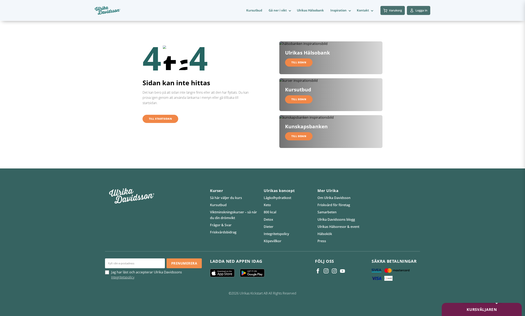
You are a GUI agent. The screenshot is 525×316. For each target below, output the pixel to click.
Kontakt (363, 10)
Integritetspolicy (276, 234)
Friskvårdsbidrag (223, 232)
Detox (268, 219)
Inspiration (338, 10)
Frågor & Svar (221, 225)
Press (321, 241)
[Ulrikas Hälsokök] (342, 271)
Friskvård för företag (333, 205)
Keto (267, 205)
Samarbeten (327, 212)
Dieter (268, 226)
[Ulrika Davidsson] (318, 271)
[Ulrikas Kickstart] (334, 271)
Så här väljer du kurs (226, 198)
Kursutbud (254, 10)
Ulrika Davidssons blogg (336, 219)
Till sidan (298, 62)
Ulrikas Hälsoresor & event (338, 226)
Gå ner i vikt (278, 10)
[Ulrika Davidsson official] (326, 271)
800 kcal (270, 212)
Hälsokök (324, 234)
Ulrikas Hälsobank (310, 10)
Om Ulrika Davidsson (333, 198)
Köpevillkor (272, 241)
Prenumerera (184, 263)
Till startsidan (160, 118)
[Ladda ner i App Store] (224, 273)
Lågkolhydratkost (277, 198)
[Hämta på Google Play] (254, 273)
